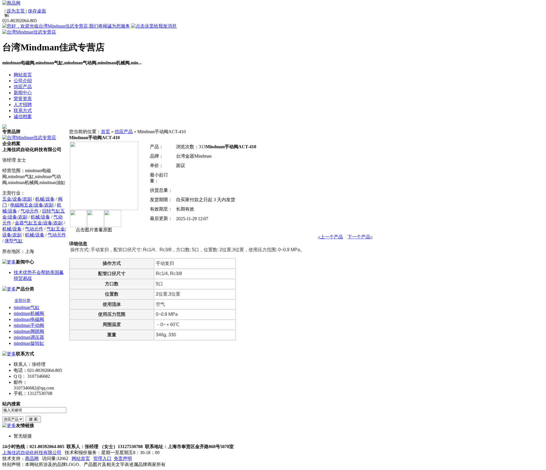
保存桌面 (37, 11)
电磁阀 (17, 205)
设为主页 (16, 11)
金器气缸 (24, 222)
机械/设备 (45, 199)
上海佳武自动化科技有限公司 (31, 452)
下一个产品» (360, 236)
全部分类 (22, 300)
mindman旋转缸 (29, 343)
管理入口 (102, 458)
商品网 (32, 458)
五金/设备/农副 (17, 199)
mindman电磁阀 (29, 319)
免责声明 (123, 458)
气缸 (51, 228)
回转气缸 (51, 211)
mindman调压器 (29, 337)
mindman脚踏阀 (29, 331)
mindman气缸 (27, 307)
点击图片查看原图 (93, 229)
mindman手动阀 (29, 325)
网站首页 (81, 458)
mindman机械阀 (29, 313)
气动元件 (29, 211)
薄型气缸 (14, 240)
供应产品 (124, 131)
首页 (105, 131)
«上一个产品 (330, 236)
